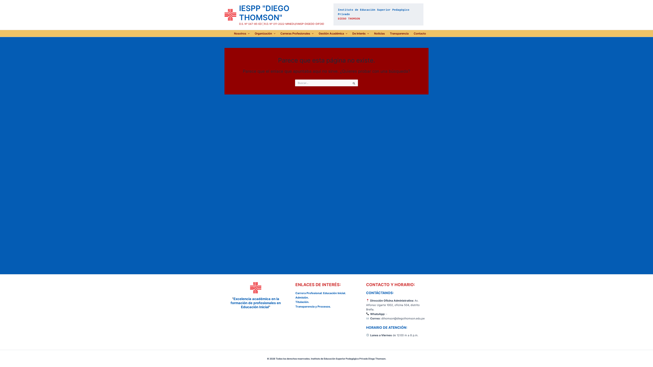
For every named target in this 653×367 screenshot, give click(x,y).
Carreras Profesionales (295, 33)
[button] (248, 33)
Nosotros (240, 33)
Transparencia (399, 33)
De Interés (359, 33)
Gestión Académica (331, 33)
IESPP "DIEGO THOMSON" (264, 13)
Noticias (379, 33)
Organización (263, 33)
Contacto (420, 33)
